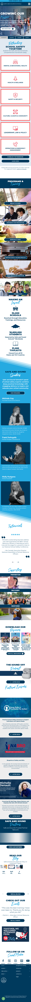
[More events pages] (5, 968)
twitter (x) (9, 963)
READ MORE (17, 434)
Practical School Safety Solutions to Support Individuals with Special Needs (15, 720)
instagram (15, 963)
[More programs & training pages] (29, 965)
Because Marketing (21, 997)
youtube (28, 963)
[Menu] (29, 4)
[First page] (3, 894)
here (16, 585)
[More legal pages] (29, 976)
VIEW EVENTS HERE (15, 1)
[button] (26, 940)
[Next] (18, 562)
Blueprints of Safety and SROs (15, 760)
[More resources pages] (29, 968)
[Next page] (25, 894)
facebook (3, 963)
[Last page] (28, 894)
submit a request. (22, 169)
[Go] (15, 414)
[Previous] (13, 562)
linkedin (21, 963)
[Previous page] (6, 894)
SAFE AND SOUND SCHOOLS (12, 4)
